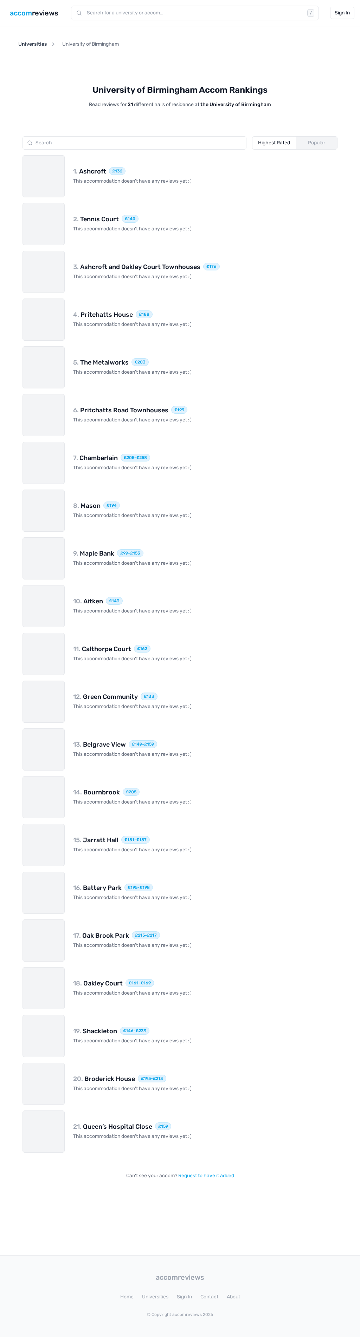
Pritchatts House (103, 315)
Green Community (105, 697)
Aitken (88, 601)
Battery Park (97, 888)
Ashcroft (89, 171)
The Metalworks (101, 362)
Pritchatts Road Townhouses (120, 410)
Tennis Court (96, 219)
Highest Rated (274, 143)
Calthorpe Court (102, 649)
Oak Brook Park (101, 935)
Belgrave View (99, 744)
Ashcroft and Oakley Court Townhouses (136, 267)
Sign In (342, 13)
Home (127, 1297)
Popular (316, 143)
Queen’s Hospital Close (112, 1126)
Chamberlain (95, 458)
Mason (87, 506)
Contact (209, 1297)
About (233, 1297)
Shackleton (95, 1031)
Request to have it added (206, 1176)
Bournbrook (96, 792)
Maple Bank (93, 553)
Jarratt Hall (95, 840)
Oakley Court (98, 983)
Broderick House (104, 1079)
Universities (32, 44)
